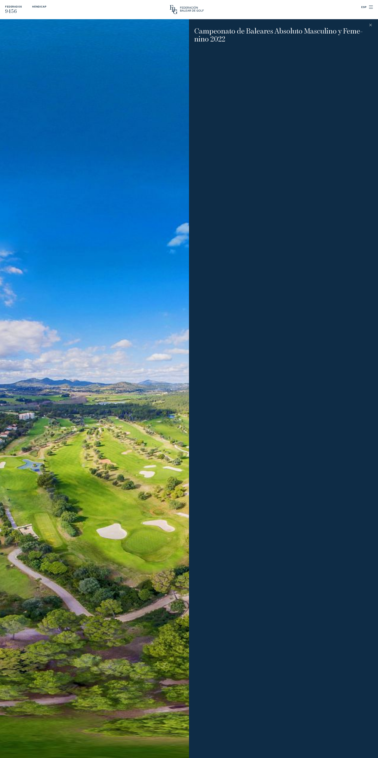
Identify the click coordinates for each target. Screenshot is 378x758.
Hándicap (39, 6)
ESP (364, 7)
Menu (371, 7)
